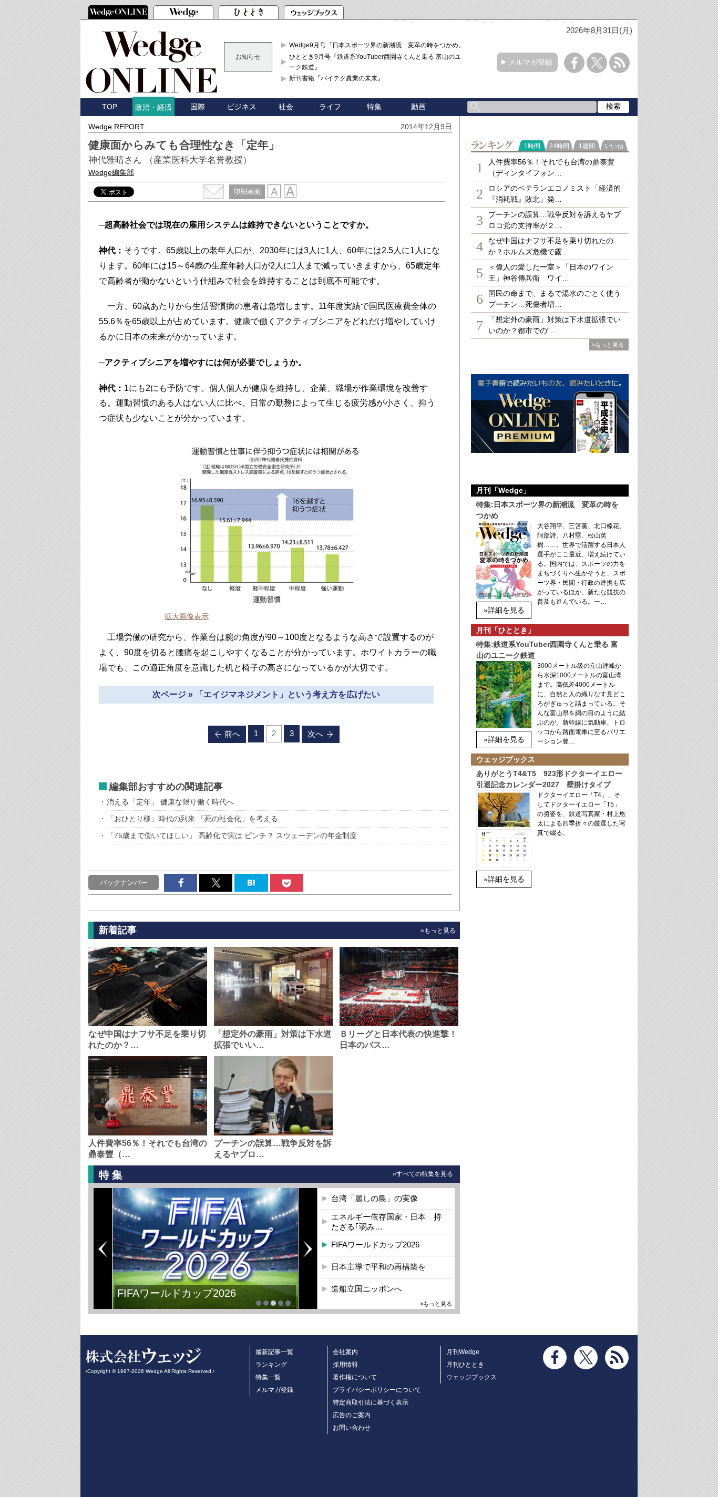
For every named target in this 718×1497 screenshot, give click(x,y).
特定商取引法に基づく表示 (370, 1402)
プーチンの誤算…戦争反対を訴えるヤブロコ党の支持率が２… (554, 220)
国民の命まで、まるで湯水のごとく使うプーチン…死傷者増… (554, 298)
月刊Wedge (462, 1352)
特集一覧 (268, 1377)
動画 (418, 106)
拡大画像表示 (187, 616)
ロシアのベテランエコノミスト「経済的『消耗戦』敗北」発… (554, 193)
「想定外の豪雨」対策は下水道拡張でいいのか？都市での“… (554, 325)
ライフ (330, 106)
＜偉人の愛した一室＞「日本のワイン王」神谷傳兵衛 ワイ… (550, 272)
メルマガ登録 (530, 62)
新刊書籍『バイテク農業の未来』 (336, 78)
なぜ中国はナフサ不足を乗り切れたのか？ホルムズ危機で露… (550, 246)
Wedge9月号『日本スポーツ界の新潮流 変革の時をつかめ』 (377, 45)
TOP (109, 106)
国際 (197, 106)
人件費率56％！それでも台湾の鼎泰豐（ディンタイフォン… (551, 167)
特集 (374, 106)
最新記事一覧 (274, 1352)
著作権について (355, 1377)
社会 (286, 106)
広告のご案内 (352, 1415)
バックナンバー (124, 882)
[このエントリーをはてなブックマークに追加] (251, 883)
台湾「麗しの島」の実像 (374, 1198)
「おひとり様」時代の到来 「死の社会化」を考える (192, 818)
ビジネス (242, 106)
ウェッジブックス (471, 1377)
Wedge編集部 (111, 172)
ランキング (271, 1364)
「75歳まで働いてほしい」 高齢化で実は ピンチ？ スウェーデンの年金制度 (232, 835)
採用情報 (345, 1364)
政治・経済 (153, 107)
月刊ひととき (465, 1364)
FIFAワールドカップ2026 (375, 1244)
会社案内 (345, 1352)
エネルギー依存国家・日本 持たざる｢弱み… (386, 1222)
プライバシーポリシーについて (377, 1389)
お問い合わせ (352, 1427)
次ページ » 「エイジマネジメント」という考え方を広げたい (266, 694)
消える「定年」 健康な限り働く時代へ (170, 802)
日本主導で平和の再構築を (180, 1301)
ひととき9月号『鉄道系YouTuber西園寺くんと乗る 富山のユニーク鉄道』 (378, 62)
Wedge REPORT (116, 126)
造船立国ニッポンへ (366, 1288)
